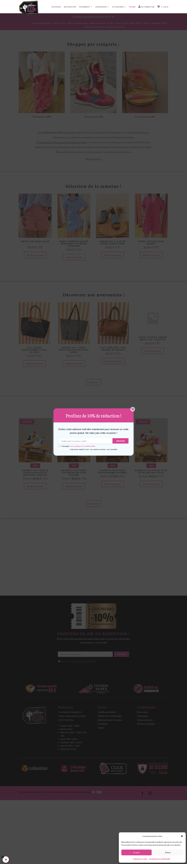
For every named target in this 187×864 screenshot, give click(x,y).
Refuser (168, 852)
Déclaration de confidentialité (159, 858)
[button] (182, 836)
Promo (132, 7)
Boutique (56, 7)
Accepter (136, 852)
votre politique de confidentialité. (83, 446)
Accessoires (118, 7)
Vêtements (84, 7)
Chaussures (101, 7)
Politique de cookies (140, 858)
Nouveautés (70, 7)
